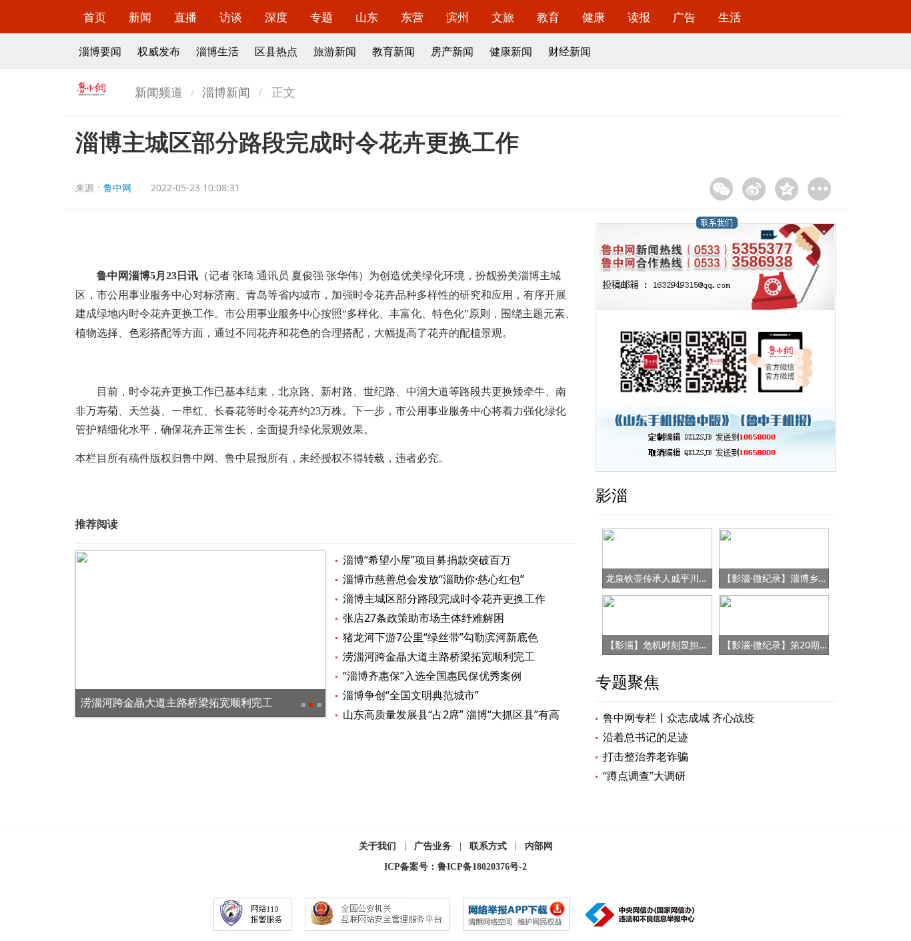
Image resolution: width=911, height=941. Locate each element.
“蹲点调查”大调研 (644, 775)
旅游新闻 (334, 51)
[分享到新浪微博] (754, 189)
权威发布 (158, 51)
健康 (593, 17)
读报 (639, 17)
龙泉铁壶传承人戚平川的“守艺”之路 (679, 578)
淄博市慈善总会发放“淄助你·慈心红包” (433, 579)
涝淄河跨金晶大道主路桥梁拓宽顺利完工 (177, 702)
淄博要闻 (100, 51)
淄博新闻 (226, 92)
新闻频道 (159, 92)
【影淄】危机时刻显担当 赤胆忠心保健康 (691, 644)
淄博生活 (217, 51)
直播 (185, 17)
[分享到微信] (721, 189)
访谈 (230, 17)
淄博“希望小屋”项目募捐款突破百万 (427, 559)
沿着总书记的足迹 (645, 737)
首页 (94, 17)
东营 (412, 17)
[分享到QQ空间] (786, 189)
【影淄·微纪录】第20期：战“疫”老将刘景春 (811, 644)
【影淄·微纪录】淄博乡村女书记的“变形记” (811, 578)
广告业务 (432, 846)
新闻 (140, 17)
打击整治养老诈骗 (645, 756)
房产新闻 (452, 51)
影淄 (612, 495)
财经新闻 (569, 51)
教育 (548, 17)
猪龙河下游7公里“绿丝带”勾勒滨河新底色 (440, 637)
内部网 (539, 846)
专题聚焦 (628, 681)
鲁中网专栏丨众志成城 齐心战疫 (679, 717)
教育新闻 (393, 51)
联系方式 (488, 846)
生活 (729, 17)
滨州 (457, 17)
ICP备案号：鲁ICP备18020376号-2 (455, 867)
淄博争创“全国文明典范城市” (411, 695)
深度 (276, 17)
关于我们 (377, 846)
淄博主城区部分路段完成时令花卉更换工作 (444, 598)
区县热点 (276, 51)
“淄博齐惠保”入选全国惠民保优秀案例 (432, 675)
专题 (321, 17)
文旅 (503, 17)
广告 (684, 17)
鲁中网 (117, 187)
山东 (366, 17)
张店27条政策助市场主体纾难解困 (423, 617)
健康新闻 (511, 51)
